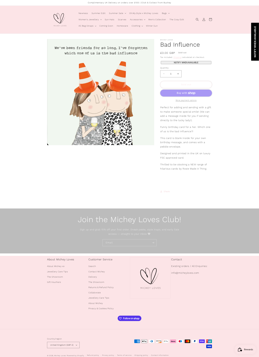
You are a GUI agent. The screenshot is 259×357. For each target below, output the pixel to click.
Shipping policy (141, 355)
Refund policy (93, 355)
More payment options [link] (186, 100)
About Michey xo (56, 266)
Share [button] (167, 191)
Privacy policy (108, 355)
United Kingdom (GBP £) (62, 345)
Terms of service (124, 355)
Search (92, 266)
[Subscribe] (153, 242)
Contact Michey (96, 271)
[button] (117, 13)
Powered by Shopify (75, 356)
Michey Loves (60, 356)
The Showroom (55, 277)
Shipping (177, 57)
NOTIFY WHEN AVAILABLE (186, 62)
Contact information (160, 355)
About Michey (95, 303)
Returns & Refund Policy (101, 287)
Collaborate (94, 292)
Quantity (164, 68)
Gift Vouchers (54, 282)
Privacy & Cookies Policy (101, 308)
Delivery (92, 277)
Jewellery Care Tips (57, 271)
